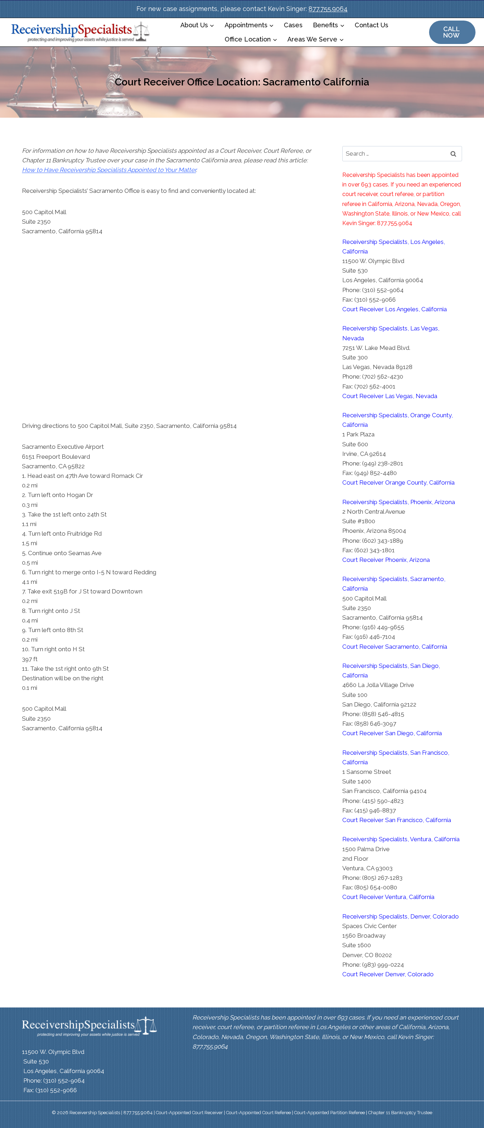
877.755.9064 (328, 8)
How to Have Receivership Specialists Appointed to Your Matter (109, 169)
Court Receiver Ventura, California (388, 896)
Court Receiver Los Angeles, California (394, 309)
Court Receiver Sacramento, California (394, 646)
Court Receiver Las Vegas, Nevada (389, 396)
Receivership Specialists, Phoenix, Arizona (398, 502)
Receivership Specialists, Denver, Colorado (400, 916)
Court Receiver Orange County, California (398, 482)
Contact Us (371, 25)
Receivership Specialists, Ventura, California (401, 839)
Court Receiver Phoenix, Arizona (386, 559)
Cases (293, 25)
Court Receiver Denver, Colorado (388, 974)
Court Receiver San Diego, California (392, 733)
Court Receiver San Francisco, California (396, 819)
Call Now (451, 32)
